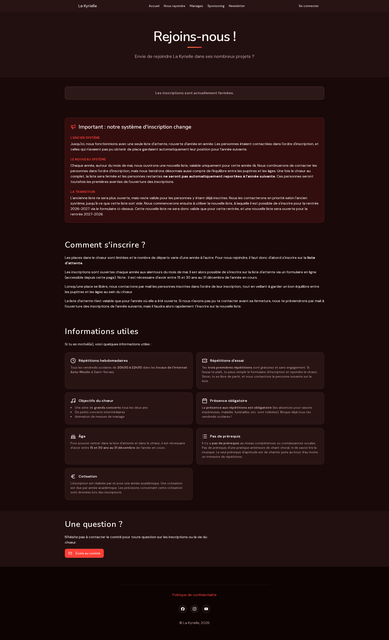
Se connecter (309, 6)
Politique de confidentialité (194, 594)
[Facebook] (183, 609)
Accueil (154, 6)
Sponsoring (216, 6)
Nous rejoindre (174, 6)
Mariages (196, 6)
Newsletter (237, 6)
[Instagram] (194, 609)
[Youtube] (206, 609)
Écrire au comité (88, 553)
